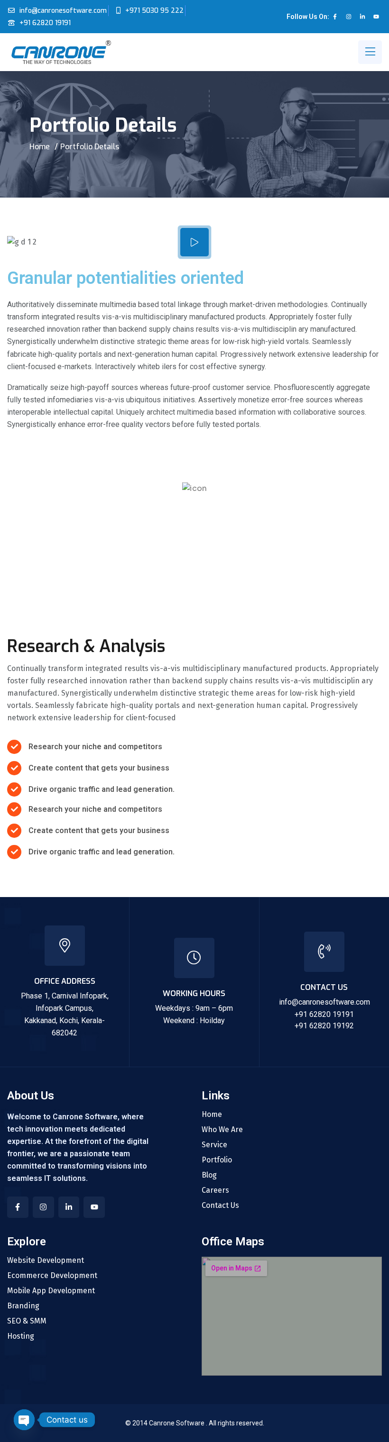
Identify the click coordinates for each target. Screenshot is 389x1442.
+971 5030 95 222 (154, 10)
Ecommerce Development (52, 1275)
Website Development (45, 1260)
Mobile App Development (51, 1291)
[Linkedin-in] (362, 16)
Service (214, 1145)
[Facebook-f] (335, 16)
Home (39, 147)
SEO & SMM (26, 1321)
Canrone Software (177, 1423)
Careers (215, 1190)
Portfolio (217, 1160)
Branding (23, 1306)
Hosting (20, 1336)
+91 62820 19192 (324, 1025)
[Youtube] (376, 16)
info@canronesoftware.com (63, 10)
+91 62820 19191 (45, 22)
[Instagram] (348, 16)
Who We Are (222, 1130)
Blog (209, 1175)
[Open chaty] (24, 1419)
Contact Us (220, 1205)
